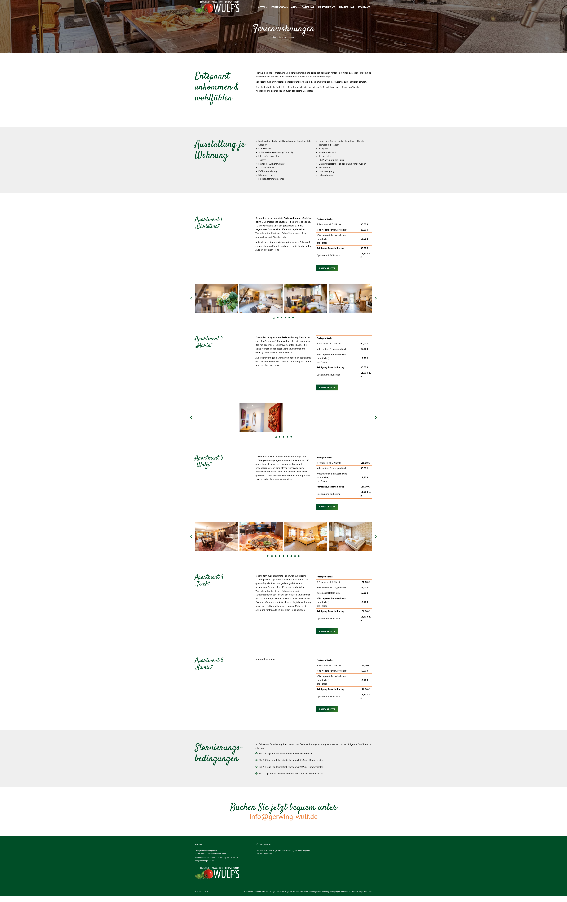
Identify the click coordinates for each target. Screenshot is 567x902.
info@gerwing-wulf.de (204, 860)
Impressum (356, 891)
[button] (191, 298)
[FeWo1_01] (350, 298)
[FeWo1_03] (305, 298)
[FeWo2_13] (261, 417)
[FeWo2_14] (350, 417)
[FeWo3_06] (350, 536)
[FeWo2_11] (305, 417)
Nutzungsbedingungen (331, 891)
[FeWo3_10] (216, 536)
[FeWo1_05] (261, 298)
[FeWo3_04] (305, 536)
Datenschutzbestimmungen (307, 891)
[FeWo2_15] (216, 417)
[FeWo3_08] (261, 536)
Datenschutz (367, 891)
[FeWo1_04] (216, 298)
